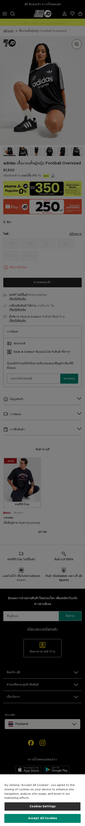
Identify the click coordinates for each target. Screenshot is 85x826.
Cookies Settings (42, 806)
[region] (42, 800)
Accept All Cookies (42, 818)
